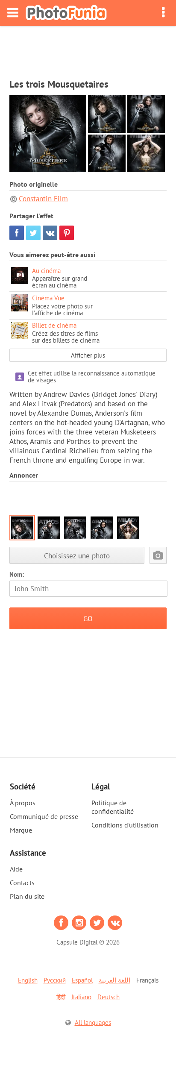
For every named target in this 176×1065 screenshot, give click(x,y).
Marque (21, 830)
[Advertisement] (88, 49)
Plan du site (27, 896)
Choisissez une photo (77, 555)
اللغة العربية (114, 980)
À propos (22, 802)
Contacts (22, 882)
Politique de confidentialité (112, 807)
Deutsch (108, 997)
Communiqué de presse (44, 816)
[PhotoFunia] (66, 13)
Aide (16, 869)
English (28, 980)
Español (82, 980)
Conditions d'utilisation (124, 825)
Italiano (81, 997)
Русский (55, 980)
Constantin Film (43, 198)
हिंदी (60, 997)
